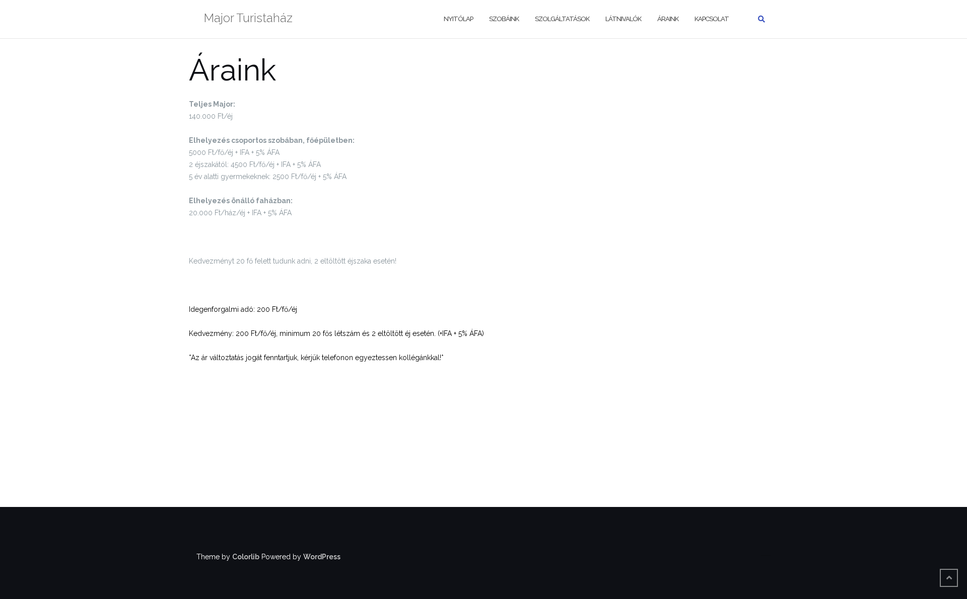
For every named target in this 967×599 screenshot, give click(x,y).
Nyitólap (458, 19)
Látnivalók (623, 19)
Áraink (667, 19)
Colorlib (245, 557)
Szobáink (504, 19)
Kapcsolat (712, 19)
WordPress (321, 557)
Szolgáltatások (562, 19)
